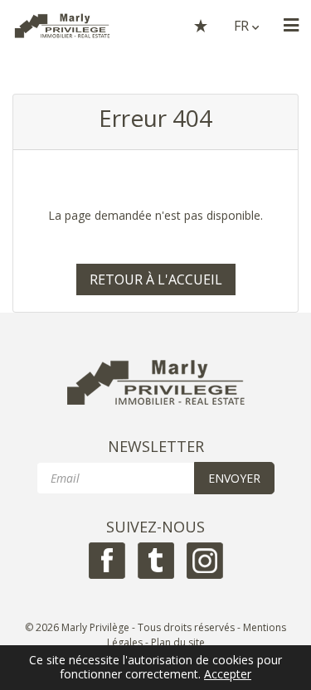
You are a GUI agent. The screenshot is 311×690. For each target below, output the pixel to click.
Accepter (227, 675)
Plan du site (178, 642)
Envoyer (234, 478)
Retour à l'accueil (156, 279)
